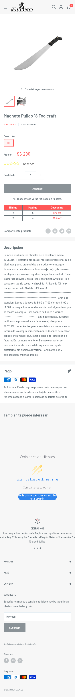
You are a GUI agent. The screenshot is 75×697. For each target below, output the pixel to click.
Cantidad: (9, 175)
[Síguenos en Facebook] (6, 660)
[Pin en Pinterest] (55, 231)
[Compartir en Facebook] (48, 231)
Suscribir (14, 627)
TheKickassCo (30, 644)
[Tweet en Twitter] (61, 231)
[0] (68, 7)
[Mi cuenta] (61, 7)
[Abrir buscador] (54, 7)
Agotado (37, 188)
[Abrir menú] (5, 7)
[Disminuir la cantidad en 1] (21, 175)
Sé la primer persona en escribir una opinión (37, 497)
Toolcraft (10, 124)
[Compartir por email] (68, 231)
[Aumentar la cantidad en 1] (40, 175)
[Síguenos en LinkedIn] (20, 660)
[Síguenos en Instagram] (13, 660)
